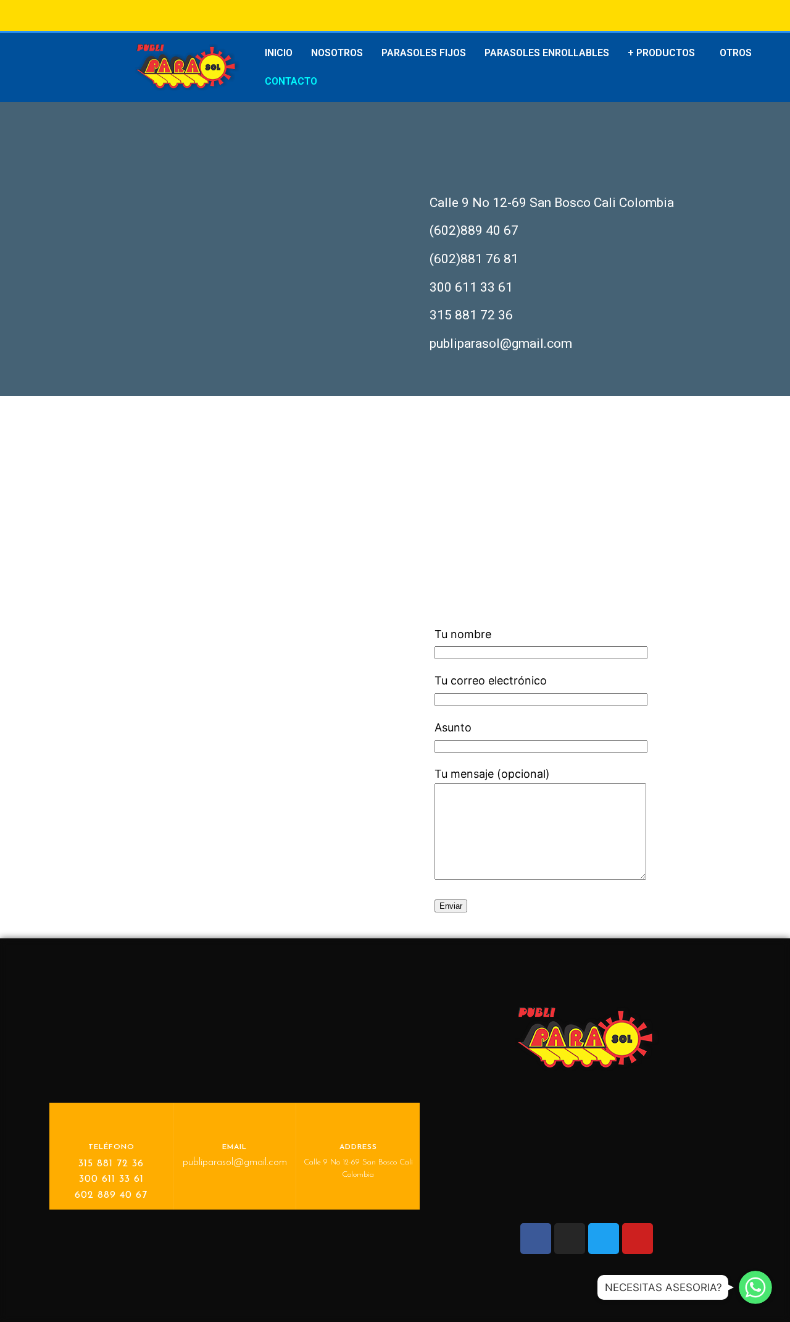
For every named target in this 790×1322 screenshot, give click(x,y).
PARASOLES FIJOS (423, 53)
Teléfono (111, 1147)
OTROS (736, 53)
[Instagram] (569, 1238)
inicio (279, 53)
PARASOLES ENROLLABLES (546, 53)
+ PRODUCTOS (661, 53)
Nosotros (337, 53)
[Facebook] (535, 1238)
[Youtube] (637, 1238)
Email (234, 1147)
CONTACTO (291, 81)
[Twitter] (603, 1238)
